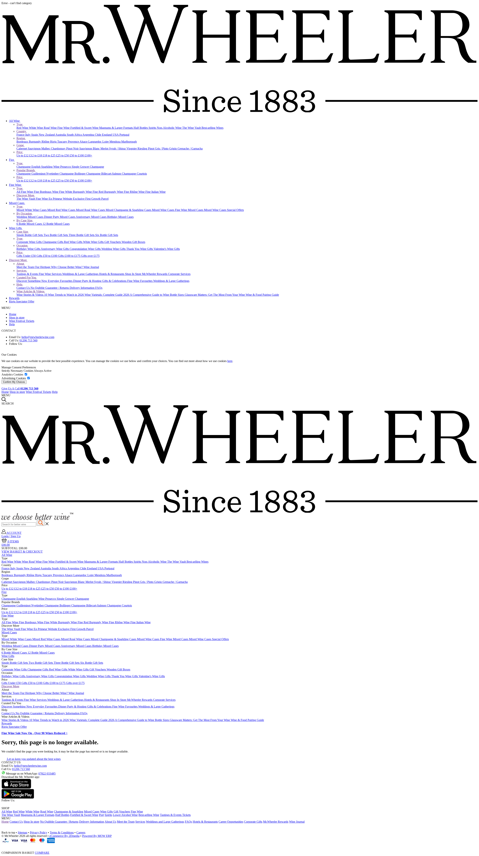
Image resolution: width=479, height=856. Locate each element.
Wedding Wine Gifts (113, 248)
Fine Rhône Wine (134, 191)
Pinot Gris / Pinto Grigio (163, 148)
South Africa (74, 134)
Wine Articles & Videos (30, 291)
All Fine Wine (25, 191)
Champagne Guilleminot (31, 173)
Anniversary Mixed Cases (91, 216)
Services (21, 270)
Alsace (84, 141)
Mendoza (115, 141)
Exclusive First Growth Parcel (91, 198)
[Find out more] (37, 518)
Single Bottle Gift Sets (30, 235)
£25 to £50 (63, 155)
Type (19, 124)
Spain (35, 134)
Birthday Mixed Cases (120, 216)
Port (101, 815)
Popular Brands (26, 170)
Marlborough (129, 141)
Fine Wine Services (50, 274)
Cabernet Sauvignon (28, 148)
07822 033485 (47, 773)
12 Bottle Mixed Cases (56, 223)
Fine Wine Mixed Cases (189, 210)
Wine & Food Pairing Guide (262, 294)
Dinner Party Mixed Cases (60, 216)
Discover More (25, 195)
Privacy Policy (38, 832)
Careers (80, 832)
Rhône (46, 141)
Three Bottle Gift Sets (82, 235)
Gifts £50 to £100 (47, 255)
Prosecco (66, 166)
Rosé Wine (50, 127)
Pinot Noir (72, 148)
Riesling (143, 148)
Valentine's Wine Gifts (167, 248)
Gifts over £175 (90, 255)
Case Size (22, 231)
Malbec (46, 148)
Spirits (153, 127)
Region (21, 138)
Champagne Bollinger (73, 173)
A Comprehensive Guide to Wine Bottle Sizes (157, 294)
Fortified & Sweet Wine (84, 127)
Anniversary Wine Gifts (55, 248)
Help (19, 284)
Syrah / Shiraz (117, 148)
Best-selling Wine (148, 815)
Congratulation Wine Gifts (85, 248)
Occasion (22, 245)
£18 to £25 (49, 155)
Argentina (88, 134)
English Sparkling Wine (45, 166)
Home (12, 314)
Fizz (12, 159)
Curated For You (26, 277)
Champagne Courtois (134, 173)
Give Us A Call (19, 388)
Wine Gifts (15, 228)
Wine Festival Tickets (21, 321)
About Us (110, 821)
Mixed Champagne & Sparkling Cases (129, 210)
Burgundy (35, 141)
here (229, 361)
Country (21, 131)
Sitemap (22, 832)
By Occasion (24, 213)
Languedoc (95, 141)
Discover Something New (32, 280)
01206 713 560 (28, 340)
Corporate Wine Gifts (29, 242)
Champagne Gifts (53, 242)
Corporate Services (179, 274)
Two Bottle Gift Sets (56, 235)
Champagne (23, 166)
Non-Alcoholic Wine (169, 127)
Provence (74, 141)
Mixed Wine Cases (163, 210)
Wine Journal (91, 267)
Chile (98, 134)
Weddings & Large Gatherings (80, 274)
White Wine (36, 127)
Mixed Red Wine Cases (61, 210)
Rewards (14, 298)
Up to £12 (22, 155)
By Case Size (24, 220)
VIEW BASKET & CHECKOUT (22, 551)
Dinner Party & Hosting (87, 280)
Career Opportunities (231, 821)
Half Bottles (141, 127)
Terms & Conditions (62, 832)
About (20, 263)
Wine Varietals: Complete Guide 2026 (107, 294)
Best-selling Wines (212, 127)
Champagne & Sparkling (68, 811)
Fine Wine (63, 127)
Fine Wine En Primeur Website (54, 198)
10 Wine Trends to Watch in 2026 (64, 294)
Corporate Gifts (253, 821)
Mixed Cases (17, 203)
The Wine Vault (192, 127)
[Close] (239, 846)
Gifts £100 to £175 (69, 255)
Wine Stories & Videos (30, 294)
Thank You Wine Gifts (140, 248)
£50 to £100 (77, 155)
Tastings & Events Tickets (175, 815)
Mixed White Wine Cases (31, 210)
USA (116, 134)
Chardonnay (58, 148)
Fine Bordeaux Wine (46, 191)
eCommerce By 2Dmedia (64, 835)
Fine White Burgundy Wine (76, 191)
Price (19, 152)
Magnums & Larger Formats (116, 127)
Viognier (132, 148)
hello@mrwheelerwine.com (38, 337)
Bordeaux (22, 141)
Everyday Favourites (60, 280)
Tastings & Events (27, 274)
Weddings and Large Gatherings (165, 821)
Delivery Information (82, 287)
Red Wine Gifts (73, 242)
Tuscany (62, 141)
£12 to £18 (36, 155)
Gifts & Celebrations (114, 280)
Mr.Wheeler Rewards (155, 274)
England (107, 134)
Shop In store (31, 821)
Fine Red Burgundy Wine (108, 191)
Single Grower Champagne (88, 166)
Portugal (124, 134)
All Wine (14, 120)
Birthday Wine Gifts (28, 248)
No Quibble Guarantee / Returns (50, 287)
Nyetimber (53, 173)
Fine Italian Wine (155, 191)
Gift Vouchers (113, 242)
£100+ (88, 155)
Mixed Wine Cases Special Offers (224, 210)
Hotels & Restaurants (112, 274)
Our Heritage (43, 267)
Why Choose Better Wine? (67, 267)
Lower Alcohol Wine (125, 815)
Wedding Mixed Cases (30, 216)
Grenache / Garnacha (190, 148)
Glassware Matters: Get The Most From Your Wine (215, 294)
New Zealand (47, 134)
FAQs (98, 287)
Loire (105, 141)
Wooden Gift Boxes (133, 242)
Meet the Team (25, 267)
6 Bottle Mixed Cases (29, 223)
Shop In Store (133, 274)
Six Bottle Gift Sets (106, 235)
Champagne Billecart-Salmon (104, 173)
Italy (28, 134)
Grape (20, 145)
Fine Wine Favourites (140, 280)
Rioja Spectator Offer (21, 301)
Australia (61, 134)
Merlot (104, 148)
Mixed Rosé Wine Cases (91, 210)
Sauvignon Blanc (89, 148)
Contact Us (23, 287)
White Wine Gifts (93, 242)
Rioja (53, 141)
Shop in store (17, 317)
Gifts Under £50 (26, 255)
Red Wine (22, 127)
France (20, 134)
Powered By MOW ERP (97, 835)
